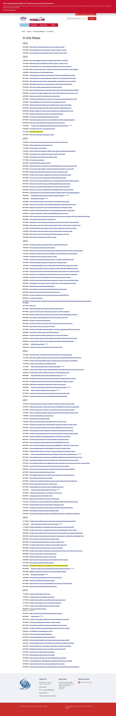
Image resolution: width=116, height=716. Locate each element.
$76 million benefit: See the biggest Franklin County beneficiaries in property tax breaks (53, 228)
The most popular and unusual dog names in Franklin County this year (49, 142)
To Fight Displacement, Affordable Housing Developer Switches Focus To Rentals (51, 661)
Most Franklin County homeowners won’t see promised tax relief (47, 47)
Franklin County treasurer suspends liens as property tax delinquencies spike (50, 175)
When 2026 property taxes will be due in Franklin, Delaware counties (48, 50)
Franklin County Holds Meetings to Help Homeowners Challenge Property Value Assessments (54, 667)
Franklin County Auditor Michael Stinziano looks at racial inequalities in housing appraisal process (56, 533)
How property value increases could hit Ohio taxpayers (44, 332)
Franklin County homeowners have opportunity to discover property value (50, 393)
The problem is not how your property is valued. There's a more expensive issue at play (53, 283)
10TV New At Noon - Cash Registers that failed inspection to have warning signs (51, 355)
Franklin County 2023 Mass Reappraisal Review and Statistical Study (51, 126)
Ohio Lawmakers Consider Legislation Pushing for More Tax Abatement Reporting (51, 430)
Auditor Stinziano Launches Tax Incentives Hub (42, 472)
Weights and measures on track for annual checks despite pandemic (48, 571)
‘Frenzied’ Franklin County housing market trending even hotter (47, 504)
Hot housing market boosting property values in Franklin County (47, 542)
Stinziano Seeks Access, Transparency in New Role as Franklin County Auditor (50, 646)
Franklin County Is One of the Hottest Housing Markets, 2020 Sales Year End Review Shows (54, 502)
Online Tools (62, 687)
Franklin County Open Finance (66, 684)
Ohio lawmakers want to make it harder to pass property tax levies (48, 102)
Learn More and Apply (9, 10)
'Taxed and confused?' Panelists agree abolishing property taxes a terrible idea (50, 105)
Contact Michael (43, 693)
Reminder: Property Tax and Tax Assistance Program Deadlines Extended (52, 568)
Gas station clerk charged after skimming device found (44, 117)
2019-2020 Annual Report (39, 574)
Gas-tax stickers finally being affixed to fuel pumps (43, 586)
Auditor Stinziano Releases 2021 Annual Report (45, 390)
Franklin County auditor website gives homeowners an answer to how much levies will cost (54, 280)
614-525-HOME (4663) (48, 690)
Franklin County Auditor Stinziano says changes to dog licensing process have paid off (53, 521)
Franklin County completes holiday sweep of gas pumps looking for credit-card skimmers (53, 481)
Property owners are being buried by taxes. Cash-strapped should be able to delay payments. (54, 181)
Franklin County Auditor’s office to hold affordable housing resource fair (49, 213)
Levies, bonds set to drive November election (41, 72)
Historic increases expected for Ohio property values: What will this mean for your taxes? (53, 338)
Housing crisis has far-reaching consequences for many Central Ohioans (49, 335)
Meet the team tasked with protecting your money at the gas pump (48, 384)
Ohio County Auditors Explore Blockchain (41, 634)
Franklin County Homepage (66, 682)
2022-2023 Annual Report (39, 344)
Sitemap (45, 706)
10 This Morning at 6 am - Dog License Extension (42, 128)
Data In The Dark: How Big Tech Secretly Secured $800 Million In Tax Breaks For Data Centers (54, 445)
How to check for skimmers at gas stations (41, 478)
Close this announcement (114, 1)
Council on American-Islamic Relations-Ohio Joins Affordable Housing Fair (49, 442)
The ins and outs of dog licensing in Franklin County (43, 484)
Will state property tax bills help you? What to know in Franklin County (49, 63)
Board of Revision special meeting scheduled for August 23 (49, 375)
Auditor (29, 31)
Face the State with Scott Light (38, 609)
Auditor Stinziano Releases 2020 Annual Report (45, 490)
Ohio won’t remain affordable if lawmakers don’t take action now (47, 123)
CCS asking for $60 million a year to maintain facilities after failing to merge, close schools (54, 265)
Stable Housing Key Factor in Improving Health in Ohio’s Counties (47, 664)
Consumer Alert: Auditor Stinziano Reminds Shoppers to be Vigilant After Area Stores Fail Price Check (57, 369)
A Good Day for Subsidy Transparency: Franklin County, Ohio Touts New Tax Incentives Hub (54, 460)
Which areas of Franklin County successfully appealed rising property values (50, 183)
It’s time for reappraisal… (36, 298)
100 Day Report (37, 616)
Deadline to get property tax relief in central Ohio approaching (46, 114)
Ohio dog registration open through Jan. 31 (41, 145)
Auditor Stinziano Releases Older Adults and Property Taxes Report (51, 387)
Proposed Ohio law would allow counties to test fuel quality (46, 577)
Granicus (67, 708)
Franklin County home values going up (40, 320)
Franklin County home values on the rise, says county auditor (46, 548)
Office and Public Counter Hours (47, 696)
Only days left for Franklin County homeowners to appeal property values (49, 201)
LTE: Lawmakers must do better (38, 148)
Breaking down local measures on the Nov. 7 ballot (43, 256)
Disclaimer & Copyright (25, 706)
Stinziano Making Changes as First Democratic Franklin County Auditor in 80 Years (52, 643)
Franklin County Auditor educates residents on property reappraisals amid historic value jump (55, 329)
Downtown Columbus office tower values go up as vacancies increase (48, 262)
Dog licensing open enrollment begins (40, 418)
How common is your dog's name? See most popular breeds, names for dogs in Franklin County (55, 225)
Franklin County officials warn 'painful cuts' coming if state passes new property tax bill (53, 99)
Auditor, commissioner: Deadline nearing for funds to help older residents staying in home (54, 412)
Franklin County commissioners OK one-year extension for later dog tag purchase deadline (54, 433)
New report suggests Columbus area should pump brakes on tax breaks (49, 60)
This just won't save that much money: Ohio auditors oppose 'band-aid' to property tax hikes (54, 271)
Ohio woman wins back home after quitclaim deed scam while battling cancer (50, 108)
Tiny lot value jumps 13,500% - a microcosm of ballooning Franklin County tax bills (52, 169)
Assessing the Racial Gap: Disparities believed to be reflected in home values (50, 436)
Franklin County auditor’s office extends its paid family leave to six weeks (49, 619)
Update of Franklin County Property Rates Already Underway (46, 613)
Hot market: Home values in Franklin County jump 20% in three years (48, 545)
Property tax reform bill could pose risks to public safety (44, 96)
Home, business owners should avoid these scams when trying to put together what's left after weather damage (60, 216)
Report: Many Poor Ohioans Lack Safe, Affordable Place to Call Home (48, 658)
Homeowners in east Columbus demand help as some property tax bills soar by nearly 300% (54, 222)
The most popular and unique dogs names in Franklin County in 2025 (48, 53)
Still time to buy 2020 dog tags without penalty (42, 580)
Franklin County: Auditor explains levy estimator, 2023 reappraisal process (49, 372)
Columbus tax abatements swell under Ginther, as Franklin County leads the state (52, 259)
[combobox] (85, 14)
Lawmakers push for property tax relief (40, 163)
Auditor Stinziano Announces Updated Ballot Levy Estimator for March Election (51, 583)
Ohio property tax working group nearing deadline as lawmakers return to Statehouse (53, 81)
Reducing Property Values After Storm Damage (42, 655)
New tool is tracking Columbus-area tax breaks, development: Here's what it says (51, 427)
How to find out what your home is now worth (42, 326)
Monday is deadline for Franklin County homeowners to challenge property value (51, 111)
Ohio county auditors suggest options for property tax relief (46, 87)
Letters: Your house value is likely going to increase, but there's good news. (50, 311)
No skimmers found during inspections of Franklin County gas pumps (48, 625)
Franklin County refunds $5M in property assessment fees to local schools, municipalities (53, 360)
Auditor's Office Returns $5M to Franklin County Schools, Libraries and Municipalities (52, 151)
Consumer (34, 25)
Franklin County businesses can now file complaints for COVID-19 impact (49, 439)
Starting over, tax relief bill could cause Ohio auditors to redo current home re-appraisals (53, 274)
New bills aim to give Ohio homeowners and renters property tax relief (48, 172)
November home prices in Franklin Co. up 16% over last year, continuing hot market (52, 410)
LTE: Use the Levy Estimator (37, 160)
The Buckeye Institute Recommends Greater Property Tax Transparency (49, 244)
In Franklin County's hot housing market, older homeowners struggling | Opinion (51, 381)
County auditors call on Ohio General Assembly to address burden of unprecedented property (55, 192)
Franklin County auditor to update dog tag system (43, 554)
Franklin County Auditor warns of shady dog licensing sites (45, 603)
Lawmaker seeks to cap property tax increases (42, 597)
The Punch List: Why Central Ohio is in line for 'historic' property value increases (51, 323)
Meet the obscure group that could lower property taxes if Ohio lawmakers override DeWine (54, 90)
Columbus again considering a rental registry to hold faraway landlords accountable (52, 75)
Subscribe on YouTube (86, 682)
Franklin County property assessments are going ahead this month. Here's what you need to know (56, 551)
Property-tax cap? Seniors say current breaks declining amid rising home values (51, 207)
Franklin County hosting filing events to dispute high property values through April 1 (52, 210)
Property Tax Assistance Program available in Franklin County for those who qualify (52, 404)
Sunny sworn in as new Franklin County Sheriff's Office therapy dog (48, 178)
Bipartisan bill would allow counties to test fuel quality (44, 499)
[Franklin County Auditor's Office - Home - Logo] (32, 18)
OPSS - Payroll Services (64, 685)
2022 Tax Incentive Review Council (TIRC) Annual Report (47, 366)
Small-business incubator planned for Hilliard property (44, 510)
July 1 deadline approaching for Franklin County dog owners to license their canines (52, 475)
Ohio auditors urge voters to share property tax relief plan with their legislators (51, 84)
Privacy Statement (37, 706)
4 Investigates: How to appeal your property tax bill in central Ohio (47, 154)
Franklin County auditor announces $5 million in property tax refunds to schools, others (53, 424)
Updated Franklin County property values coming (43, 557)
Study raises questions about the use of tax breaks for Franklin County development (52, 120)
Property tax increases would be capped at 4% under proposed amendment (50, 186)
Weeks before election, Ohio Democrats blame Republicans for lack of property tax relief (53, 166)
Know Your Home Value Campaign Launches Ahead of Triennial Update (49, 560)
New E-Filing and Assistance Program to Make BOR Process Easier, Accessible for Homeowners (55, 513)
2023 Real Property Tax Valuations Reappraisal (42, 286)
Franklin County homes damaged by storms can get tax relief (46, 347)
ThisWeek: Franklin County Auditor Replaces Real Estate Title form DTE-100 (50, 628)
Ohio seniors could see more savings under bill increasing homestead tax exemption (52, 469)
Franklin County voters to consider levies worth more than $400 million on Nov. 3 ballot (53, 530)
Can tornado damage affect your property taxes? (43, 219)
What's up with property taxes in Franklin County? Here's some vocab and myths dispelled (54, 69)
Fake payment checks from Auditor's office (41, 496)
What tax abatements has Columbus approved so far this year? (46, 308)
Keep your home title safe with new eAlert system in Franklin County (48, 421)
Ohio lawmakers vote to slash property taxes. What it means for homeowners (50, 66)
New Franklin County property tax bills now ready (43, 237)
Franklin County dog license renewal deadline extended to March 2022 (48, 396)
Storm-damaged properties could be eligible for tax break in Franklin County (50, 448)
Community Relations (39, 31)
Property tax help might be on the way (40, 594)
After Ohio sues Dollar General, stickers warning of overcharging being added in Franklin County (55, 357)
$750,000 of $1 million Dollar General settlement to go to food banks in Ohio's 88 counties (53, 253)
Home (23, 31)
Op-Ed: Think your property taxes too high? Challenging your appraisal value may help (53, 204)
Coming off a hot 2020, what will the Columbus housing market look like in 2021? (51, 507)
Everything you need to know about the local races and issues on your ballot (50, 277)
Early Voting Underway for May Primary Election (42, 637)
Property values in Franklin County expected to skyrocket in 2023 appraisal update (52, 341)
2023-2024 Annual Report (39, 198)
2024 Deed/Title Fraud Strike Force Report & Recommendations (50, 195)
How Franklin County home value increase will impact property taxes (48, 289)
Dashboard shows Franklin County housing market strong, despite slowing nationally (53, 378)
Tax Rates (61, 688)
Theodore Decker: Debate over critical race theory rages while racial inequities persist (52, 451)
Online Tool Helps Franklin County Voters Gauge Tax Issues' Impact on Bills (49, 640)
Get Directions (43, 687)
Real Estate (43, 25)
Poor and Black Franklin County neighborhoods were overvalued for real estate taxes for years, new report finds (60, 463)
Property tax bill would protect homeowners (41, 415)
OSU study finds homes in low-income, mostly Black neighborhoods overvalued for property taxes (56, 457)
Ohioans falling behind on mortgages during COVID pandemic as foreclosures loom (52, 527)
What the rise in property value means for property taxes (45, 292)
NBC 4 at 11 (33, 305)
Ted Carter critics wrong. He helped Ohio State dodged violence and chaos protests (51, 189)
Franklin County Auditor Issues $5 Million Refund (43, 363)
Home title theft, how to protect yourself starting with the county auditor (49, 466)
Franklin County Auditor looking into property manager (44, 606)
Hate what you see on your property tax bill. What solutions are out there (49, 234)
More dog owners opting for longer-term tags (42, 562)
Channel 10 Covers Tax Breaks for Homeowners (42, 652)
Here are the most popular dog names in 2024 (42, 134)
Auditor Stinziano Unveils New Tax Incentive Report (46, 524)
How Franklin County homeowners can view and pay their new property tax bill (51, 231)
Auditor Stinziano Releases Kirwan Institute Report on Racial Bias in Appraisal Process (56, 454)
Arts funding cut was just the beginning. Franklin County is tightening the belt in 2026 (53, 78)
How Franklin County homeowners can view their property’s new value (49, 317)
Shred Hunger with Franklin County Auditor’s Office (43, 157)
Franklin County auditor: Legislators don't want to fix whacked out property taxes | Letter (54, 93)
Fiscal (53, 25)
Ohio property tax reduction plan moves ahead (42, 247)
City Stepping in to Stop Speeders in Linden (41, 631)
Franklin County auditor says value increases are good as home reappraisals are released (53, 314)
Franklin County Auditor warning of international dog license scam (48, 600)
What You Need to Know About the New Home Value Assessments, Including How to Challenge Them (56, 536)
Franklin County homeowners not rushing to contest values (46, 493)
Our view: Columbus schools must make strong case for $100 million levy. (49, 295)
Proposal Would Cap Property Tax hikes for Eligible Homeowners (47, 487)
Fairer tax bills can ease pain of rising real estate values (44, 539)
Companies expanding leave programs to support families (45, 622)
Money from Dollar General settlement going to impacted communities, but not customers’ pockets (56, 250)
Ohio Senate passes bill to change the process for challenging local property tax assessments (54, 407)
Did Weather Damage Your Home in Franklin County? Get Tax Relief (48, 649)
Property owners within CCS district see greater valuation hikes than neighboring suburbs (54, 268)
